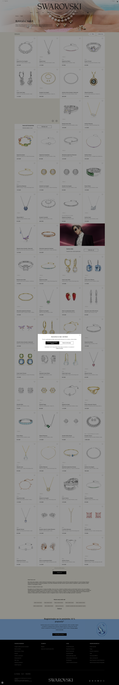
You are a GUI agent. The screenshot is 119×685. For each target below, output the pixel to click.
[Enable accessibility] (2, 683)
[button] (79, 335)
